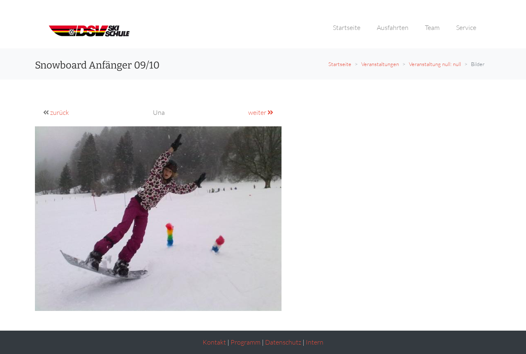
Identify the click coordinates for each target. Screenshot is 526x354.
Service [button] (466, 27)
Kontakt (214, 342)
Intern (314, 342)
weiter (258, 112)
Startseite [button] (346, 27)
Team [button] (432, 27)
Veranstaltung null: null (435, 64)
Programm (246, 342)
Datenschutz (283, 342)
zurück (59, 112)
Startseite (339, 64)
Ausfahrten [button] (392, 27)
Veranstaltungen (380, 64)
